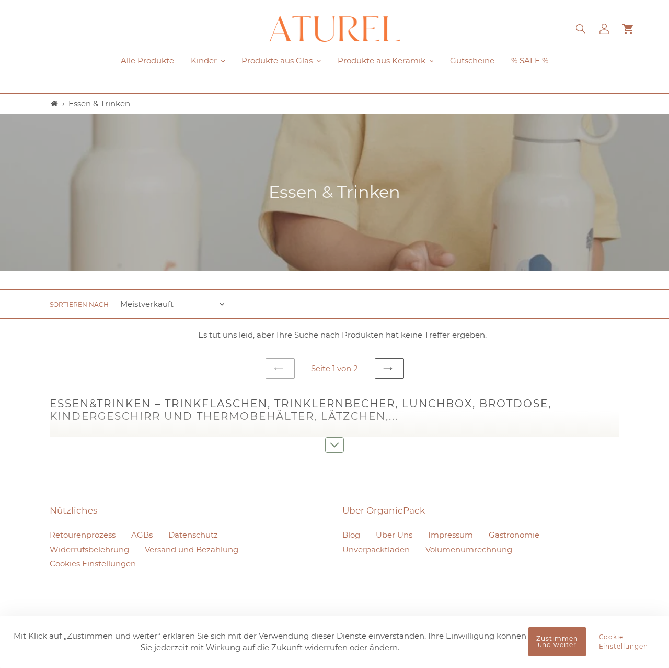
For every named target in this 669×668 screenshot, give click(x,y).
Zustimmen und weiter (557, 641)
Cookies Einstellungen (93, 564)
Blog (351, 535)
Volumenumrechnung (468, 549)
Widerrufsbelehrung (89, 549)
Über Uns (394, 535)
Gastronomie (514, 535)
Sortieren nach (79, 304)
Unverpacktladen (376, 549)
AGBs (142, 535)
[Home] (54, 103)
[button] (581, 28)
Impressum (450, 535)
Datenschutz (193, 535)
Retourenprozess (83, 535)
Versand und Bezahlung (191, 549)
